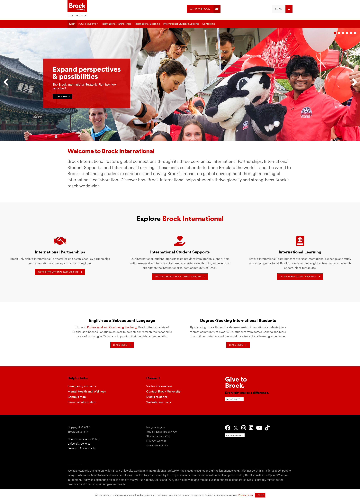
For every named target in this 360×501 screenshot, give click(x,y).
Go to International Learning (298, 276)
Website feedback (158, 402)
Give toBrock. (236, 382)
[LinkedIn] (251, 428)
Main (72, 23)
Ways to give (233, 399)
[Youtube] (259, 428)
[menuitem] (203, 9)
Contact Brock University (163, 391)
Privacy (72, 448)
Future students (87, 23)
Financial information (82, 402)
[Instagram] (243, 428)
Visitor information (159, 386)
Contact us (208, 23)
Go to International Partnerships (58, 272)
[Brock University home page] (77, 6)
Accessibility (88, 448)
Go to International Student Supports (178, 276)
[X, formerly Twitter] (235, 428)
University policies (79, 443)
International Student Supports (181, 23)
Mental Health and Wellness (87, 391)
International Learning (147, 23)
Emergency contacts (82, 386)
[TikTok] (267, 428)
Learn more (120, 345)
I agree (260, 495)
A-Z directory (233, 435)
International (77, 15)
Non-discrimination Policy (84, 439)
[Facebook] (227, 428)
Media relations (156, 397)
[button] (7, 84)
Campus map (77, 397)
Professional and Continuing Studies (110, 327)
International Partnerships (116, 23)
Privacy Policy (245, 495)
